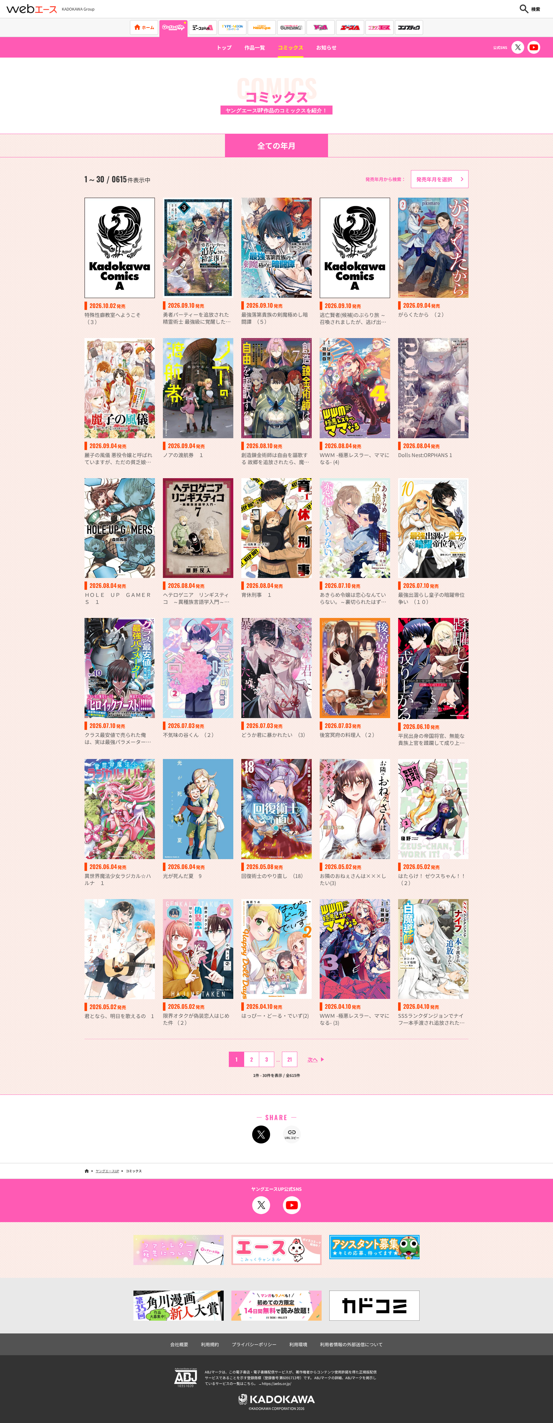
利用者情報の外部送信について (351, 1344)
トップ (224, 47)
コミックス (290, 47)
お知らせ (326, 47)
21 (289, 1059)
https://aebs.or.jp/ (276, 1383)
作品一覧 (254, 47)
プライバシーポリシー (254, 1344)
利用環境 (298, 1344)
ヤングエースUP (107, 1170)
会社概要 (179, 1344)
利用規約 (210, 1344)
